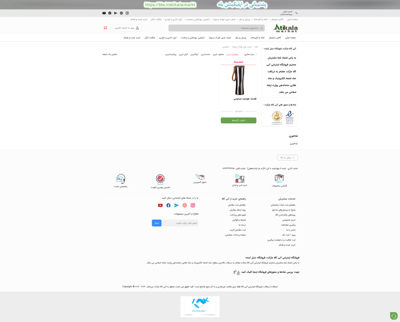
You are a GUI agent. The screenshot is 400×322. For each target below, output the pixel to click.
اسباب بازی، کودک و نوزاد (224, 19)
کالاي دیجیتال (277, 19)
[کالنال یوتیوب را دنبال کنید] (104, 13)
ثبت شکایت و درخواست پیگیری (281, 240)
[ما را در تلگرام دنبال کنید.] (115, 13)
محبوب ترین (218, 54)
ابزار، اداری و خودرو (173, 19)
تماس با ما (290, 230)
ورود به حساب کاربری (124, 28)
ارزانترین (194, 54)
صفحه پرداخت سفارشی (235, 235)
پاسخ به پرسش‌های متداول (283, 210)
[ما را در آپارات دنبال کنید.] (121, 13)
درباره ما (242, 225)
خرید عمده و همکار (138, 19)
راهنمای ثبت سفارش (237, 205)
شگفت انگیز (156, 19)
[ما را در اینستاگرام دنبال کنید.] (127, 13)
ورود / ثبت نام (288, 235)
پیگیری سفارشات (288, 225)
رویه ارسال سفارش (238, 210)
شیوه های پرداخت (238, 215)
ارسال (156, 223)
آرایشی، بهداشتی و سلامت (197, 19)
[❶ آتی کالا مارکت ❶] (285, 28)
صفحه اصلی (292, 19)
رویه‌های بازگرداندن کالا (285, 215)
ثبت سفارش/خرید (238, 230)
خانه (256, 46)
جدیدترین (205, 54)
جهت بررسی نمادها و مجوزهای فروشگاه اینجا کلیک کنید (270, 272)
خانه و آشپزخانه (261, 19)
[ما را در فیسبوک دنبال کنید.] (110, 13)
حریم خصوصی (288, 220)
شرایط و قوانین (239, 220)
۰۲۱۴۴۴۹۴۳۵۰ (286, 14)
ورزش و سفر (244, 19)
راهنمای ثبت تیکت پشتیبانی (283, 205)
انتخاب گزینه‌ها (238, 120)
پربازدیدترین (170, 54)
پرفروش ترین (232, 54)
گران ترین (183, 54)
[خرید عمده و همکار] (200, 306)
